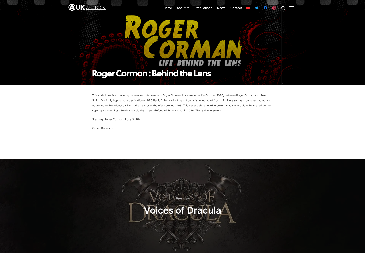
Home (167, 8)
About (181, 8)
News (221, 8)
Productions (203, 8)
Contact (236, 8)
